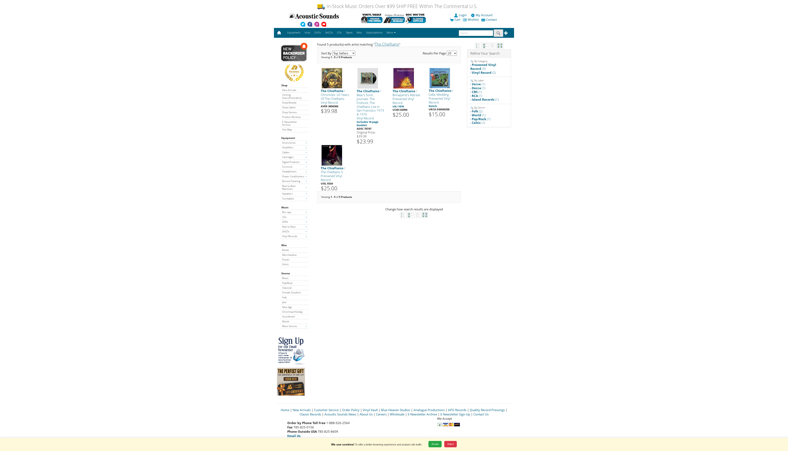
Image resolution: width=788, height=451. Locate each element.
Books (285, 250)
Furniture (287, 166)
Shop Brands (289, 102)
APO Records (457, 410)
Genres (285, 273)
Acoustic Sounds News (340, 414)
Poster (286, 259)
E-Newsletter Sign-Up (455, 414)
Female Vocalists (291, 292)
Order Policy (351, 410)
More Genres (289, 326)
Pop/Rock (287, 283)
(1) (478, 84)
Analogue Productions (429, 410)
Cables (286, 152)
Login (462, 15)
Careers (381, 414)
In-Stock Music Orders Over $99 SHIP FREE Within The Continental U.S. (401, 6)
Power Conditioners (293, 176)
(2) (484, 72)
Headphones (289, 171)
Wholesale (397, 414)
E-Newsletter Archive (289, 123)
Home (285, 410)
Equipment (288, 138)
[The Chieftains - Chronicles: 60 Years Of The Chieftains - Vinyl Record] (332, 78)
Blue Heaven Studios (395, 410)
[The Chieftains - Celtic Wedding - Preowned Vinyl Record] (440, 78)
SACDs (285, 231)
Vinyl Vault (370, 410)
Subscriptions (374, 32)
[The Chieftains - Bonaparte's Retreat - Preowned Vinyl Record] (404, 78)
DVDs (285, 222)
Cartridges (288, 157)
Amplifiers (287, 147)
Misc (284, 245)
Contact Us (481, 414)
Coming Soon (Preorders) (291, 96)
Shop (284, 85)
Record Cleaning (291, 181)
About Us (366, 414)
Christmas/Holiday (292, 312)
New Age (287, 307)
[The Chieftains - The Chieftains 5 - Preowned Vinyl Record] (332, 155)
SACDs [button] (329, 32)
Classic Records (310, 414)
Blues (285, 278)
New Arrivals (289, 90)
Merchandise (289, 255)
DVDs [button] (317, 32)
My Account (484, 15)
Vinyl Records (289, 236)
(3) (483, 67)
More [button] (390, 32)
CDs (284, 217)
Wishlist (473, 19)
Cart (457, 19)
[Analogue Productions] (394, 18)
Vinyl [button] (307, 32)
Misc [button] (359, 32)
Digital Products (291, 162)
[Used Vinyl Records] (372, 18)
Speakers (287, 193)
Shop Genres (289, 112)
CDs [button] (339, 32)
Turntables (288, 198)
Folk (284, 297)
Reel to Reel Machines (289, 187)
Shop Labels (289, 107)
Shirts (285, 264)
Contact (491, 19)
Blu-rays (286, 212)
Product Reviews (291, 117)
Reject (450, 444)
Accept (435, 444)
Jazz (284, 302)
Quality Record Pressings (487, 410)
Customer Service (326, 410)
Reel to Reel (289, 226)
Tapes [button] (349, 32)
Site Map (287, 129)
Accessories (289, 142)
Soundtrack (288, 316)
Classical (287, 288)
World (285, 321)
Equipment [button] (293, 32)
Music (285, 207)
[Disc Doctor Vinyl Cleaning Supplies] (416, 18)
